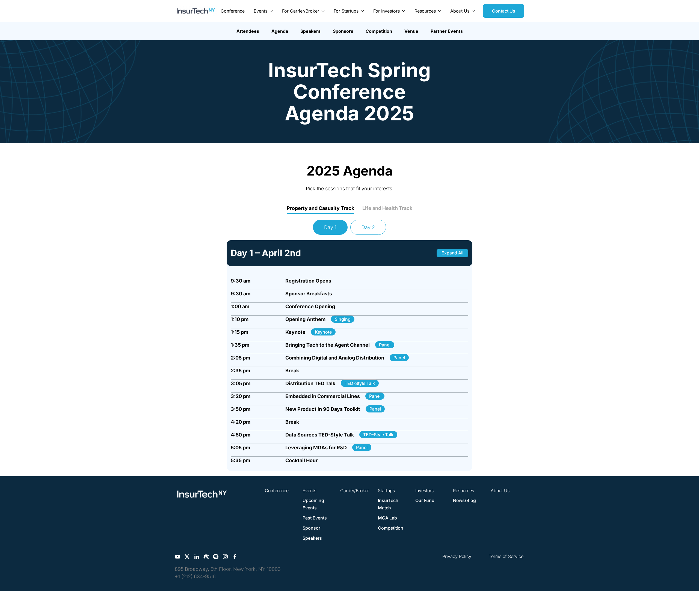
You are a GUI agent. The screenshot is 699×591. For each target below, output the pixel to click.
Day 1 (330, 227)
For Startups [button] (346, 11)
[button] (349, 280)
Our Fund (424, 500)
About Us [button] (459, 11)
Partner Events (447, 31)
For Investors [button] (386, 11)
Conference (233, 11)
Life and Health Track (387, 208)
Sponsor (311, 528)
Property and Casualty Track (320, 208)
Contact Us (503, 11)
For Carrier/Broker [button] (300, 11)
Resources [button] (425, 11)
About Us (500, 490)
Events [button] (260, 11)
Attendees (247, 31)
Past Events (315, 518)
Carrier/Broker (354, 490)
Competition (379, 31)
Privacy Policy (456, 556)
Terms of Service (506, 556)
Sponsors (343, 31)
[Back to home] (196, 11)
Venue (411, 31)
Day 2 (368, 227)
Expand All (452, 253)
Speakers (310, 31)
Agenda (279, 31)
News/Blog (464, 500)
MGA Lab (387, 518)
